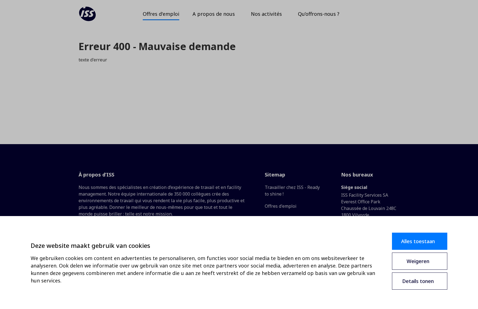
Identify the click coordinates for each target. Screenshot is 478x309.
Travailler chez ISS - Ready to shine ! (292, 190)
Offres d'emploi (281, 206)
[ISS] (87, 13)
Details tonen (418, 281)
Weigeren (418, 261)
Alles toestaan (418, 241)
